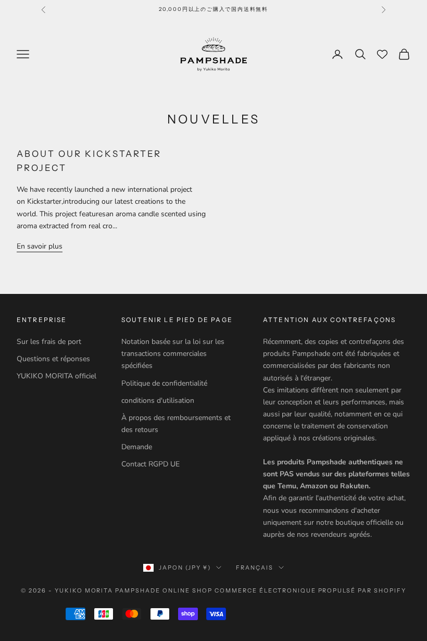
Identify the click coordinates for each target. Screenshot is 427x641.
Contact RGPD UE (150, 464)
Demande (136, 447)
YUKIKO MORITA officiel (56, 376)
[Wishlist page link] (382, 54)
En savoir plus (39, 246)
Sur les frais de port (49, 342)
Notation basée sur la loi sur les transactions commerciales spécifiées (172, 354)
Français (254, 567)
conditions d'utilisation (157, 400)
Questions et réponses (53, 359)
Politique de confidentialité (164, 383)
